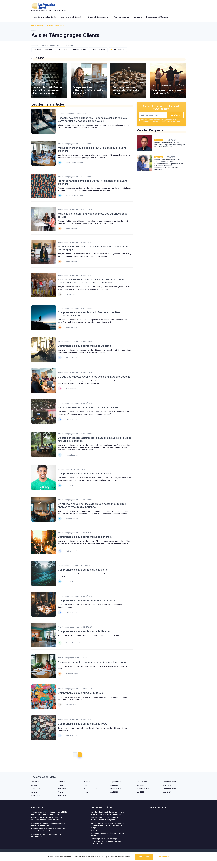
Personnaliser (163, 857)
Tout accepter (144, 857)
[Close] (154, 423)
